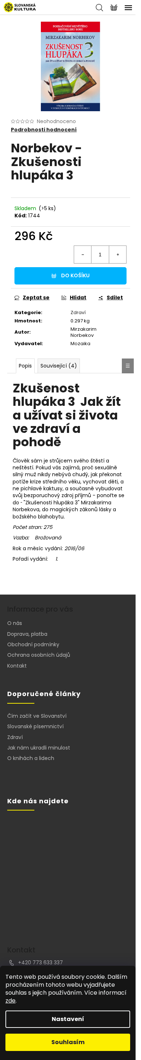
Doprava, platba (27, 634)
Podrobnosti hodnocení (44, 129)
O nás (14, 623)
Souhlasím (68, 1042)
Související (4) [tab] (58, 365)
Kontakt (17, 665)
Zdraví (78, 312)
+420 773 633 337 (40, 962)
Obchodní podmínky (33, 644)
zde (10, 1000)
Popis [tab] (25, 365)
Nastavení (68, 1019)
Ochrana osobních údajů (38, 655)
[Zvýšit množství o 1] (117, 254)
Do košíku (75, 275)
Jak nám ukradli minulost (38, 747)
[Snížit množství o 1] (82, 254)
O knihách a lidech (30, 758)
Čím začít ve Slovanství (37, 716)
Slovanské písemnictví (35, 726)
